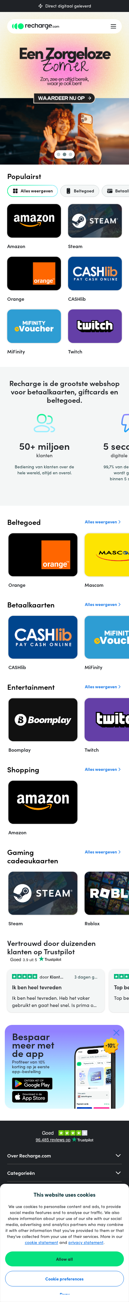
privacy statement (86, 1242)
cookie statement (41, 1242)
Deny (65, 1294)
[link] (32, 1084)
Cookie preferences (64, 1279)
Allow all (64, 1259)
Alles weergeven (101, 522)
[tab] (32, 191)
